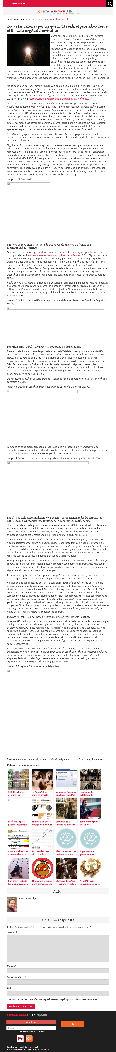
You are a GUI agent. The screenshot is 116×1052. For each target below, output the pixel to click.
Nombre (11, 966)
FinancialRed (18, 3)
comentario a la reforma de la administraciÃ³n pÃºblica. (59, 98)
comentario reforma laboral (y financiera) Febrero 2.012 (58, 255)
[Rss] (72, 1024)
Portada (20, 19)
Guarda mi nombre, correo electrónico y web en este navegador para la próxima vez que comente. (53, 999)
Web (9, 988)
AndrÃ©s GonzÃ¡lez (61, 19)
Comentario (13, 932)
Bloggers (11, 19)
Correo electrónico (16, 977)
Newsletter (31, 1022)
